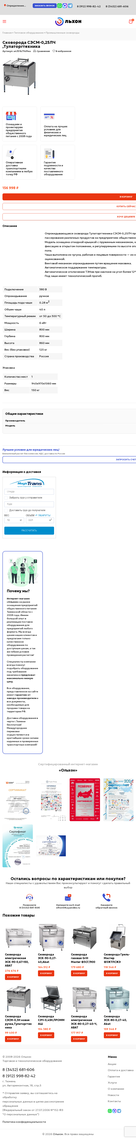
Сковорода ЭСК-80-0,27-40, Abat (115, 1020)
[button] (13, 977)
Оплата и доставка (121, 1070)
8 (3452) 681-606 (117, 6)
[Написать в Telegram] (70, 5)
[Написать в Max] (65, 5)
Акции (112, 1064)
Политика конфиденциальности (24, 1121)
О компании (116, 1088)
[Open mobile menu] (4, 21)
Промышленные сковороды (62, 32)
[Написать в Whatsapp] (59, 5)
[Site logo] (68, 21)
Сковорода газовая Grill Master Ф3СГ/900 (83, 958)
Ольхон (58, 1134)
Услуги (112, 1082)
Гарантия (114, 1076)
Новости (113, 1095)
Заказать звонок (45, 5)
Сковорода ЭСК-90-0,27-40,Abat (47, 958)
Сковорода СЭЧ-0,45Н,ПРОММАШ (51, 1020)
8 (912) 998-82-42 (18, 1075)
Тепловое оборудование (29, 32)
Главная (7, 32)
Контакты (114, 1101)
